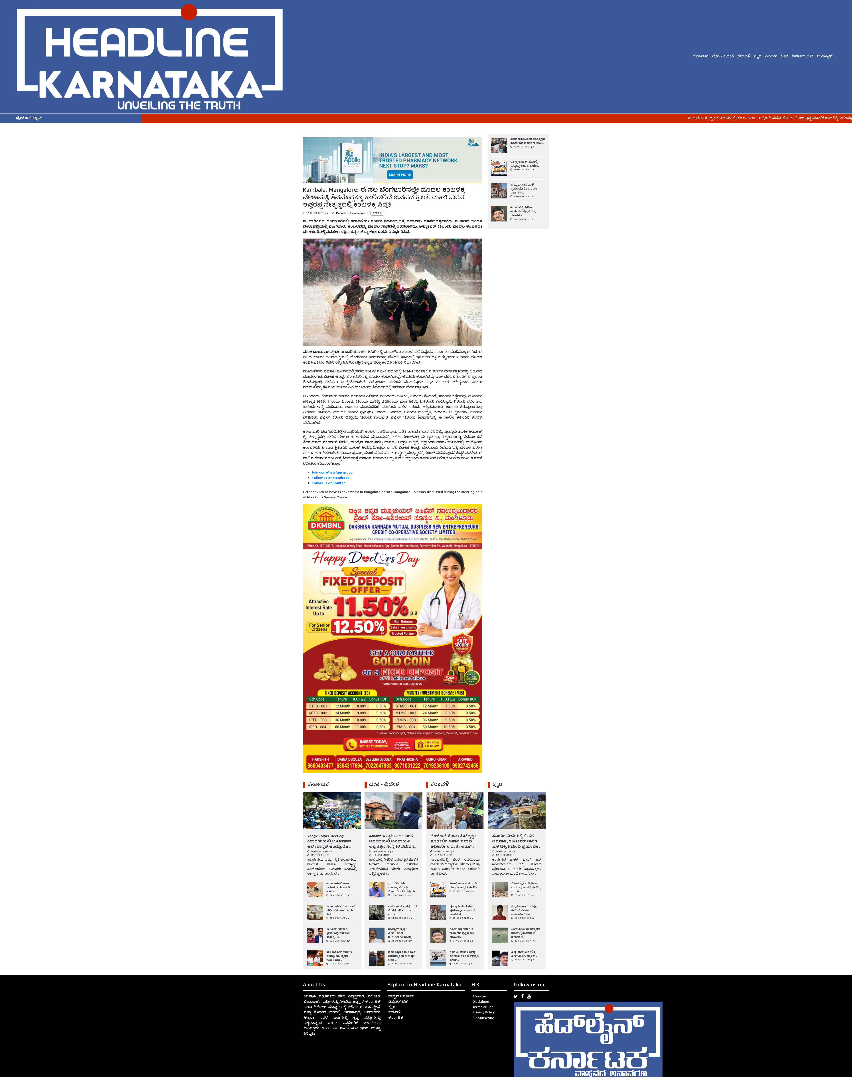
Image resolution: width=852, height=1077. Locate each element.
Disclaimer (481, 1002)
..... (838, 56)
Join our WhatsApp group (332, 473)
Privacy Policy (484, 1013)
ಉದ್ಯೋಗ (825, 56)
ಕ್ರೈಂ (757, 56)
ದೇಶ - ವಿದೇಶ (723, 56)
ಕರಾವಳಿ (743, 56)
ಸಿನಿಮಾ (771, 56)
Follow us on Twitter (328, 483)
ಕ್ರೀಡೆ (784, 56)
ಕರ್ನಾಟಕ (701, 56)
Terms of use (483, 1007)
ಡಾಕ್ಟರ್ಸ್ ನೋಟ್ (401, 997)
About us (480, 997)
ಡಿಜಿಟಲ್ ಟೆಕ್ (802, 56)
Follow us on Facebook (331, 478)
